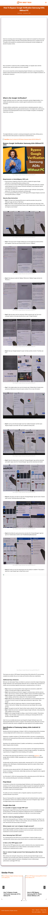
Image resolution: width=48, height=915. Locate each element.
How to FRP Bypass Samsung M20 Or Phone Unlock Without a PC (34, 894)
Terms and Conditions (36, 912)
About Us (37, 909)
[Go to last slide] (3, 887)
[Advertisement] (24, 29)
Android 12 (36, 755)
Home (33, 909)
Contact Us (44, 912)
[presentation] (12, 882)
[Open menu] (46, 2)
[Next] (45, 887)
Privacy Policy (43, 909)
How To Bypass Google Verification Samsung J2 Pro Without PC (12, 894)
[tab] (21, 900)
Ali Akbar (20, 13)
